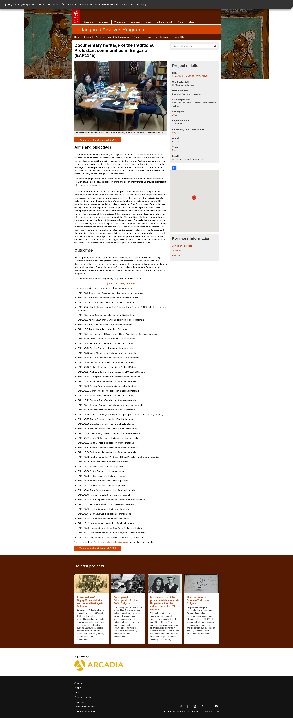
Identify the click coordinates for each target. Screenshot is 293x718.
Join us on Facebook (182, 246)
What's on (119, 22)
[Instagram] (195, 707)
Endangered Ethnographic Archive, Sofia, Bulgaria (126, 600)
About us (78, 683)
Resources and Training (156, 37)
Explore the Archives (94, 37)
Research (88, 22)
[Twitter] (181, 707)
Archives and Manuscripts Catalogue (111, 542)
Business (104, 22)
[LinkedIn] (209, 707)
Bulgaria (176, 132)
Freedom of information (85, 711)
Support (78, 687)
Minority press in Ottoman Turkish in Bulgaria (198, 600)
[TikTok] (202, 707)
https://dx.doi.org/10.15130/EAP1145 (190, 76)
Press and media (82, 697)
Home (77, 37)
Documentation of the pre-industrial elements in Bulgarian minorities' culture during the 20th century (164, 603)
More (180, 22)
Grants (137, 37)
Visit (148, 22)
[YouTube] (216, 707)
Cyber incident (164, 22)
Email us (176, 255)
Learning (135, 22)
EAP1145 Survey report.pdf (122, 283)
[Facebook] (188, 707)
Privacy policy (81, 702)
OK (63, 4)
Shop (191, 22)
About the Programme (119, 37)
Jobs (76, 692)
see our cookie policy (136, 4)
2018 (174, 115)
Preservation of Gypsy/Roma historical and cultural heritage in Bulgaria (90, 601)
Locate (174, 168)
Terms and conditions (84, 706)
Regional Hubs (179, 37)
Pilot (174, 150)
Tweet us (176, 250)
